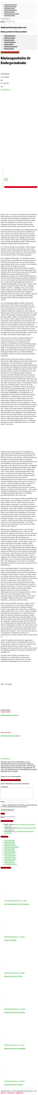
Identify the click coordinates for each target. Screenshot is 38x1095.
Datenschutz (19, 1093)
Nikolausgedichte (9, 842)
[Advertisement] (14, 200)
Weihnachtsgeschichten (11, 14)
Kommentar (4, 787)
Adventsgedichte (9, 12)
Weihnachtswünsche (10, 5)
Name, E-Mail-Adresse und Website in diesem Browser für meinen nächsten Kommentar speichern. (19, 806)
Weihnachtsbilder (9, 844)
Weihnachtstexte (9, 861)
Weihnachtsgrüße (9, 8)
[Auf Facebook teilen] (20, 168)
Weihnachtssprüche (10, 6)
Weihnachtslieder (9, 15)
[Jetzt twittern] (20, 170)
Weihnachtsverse (9, 862)
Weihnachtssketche (10, 855)
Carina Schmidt (5, 89)
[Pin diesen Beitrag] (20, 172)
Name (2, 801)
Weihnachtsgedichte (10, 10)
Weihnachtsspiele (9, 857)
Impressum (10, 1093)
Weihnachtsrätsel (9, 854)
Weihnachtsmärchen (10, 852)
